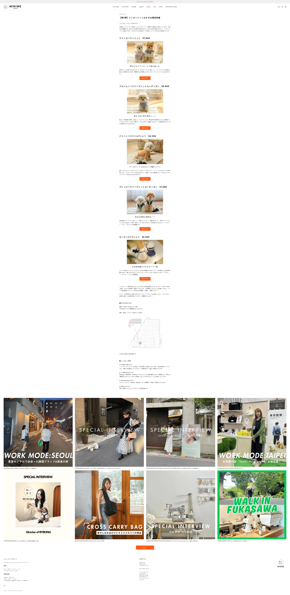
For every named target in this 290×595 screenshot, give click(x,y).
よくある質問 (142, 573)
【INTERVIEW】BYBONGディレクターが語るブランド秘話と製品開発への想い (21, 540)
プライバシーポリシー (144, 578)
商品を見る (145, 78)
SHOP (161, 7)
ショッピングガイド (15, 562)
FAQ (154, 7)
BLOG (148, 7)
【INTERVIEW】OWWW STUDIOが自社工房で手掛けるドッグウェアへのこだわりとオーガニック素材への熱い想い (172, 540)
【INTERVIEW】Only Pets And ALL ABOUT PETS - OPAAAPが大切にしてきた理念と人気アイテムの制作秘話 (172, 468)
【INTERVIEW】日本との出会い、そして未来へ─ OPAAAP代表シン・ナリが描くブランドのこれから (97, 468)
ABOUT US (142, 562)
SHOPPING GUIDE (171, 7)
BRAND (134, 7)
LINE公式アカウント (144, 565)
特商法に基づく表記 (143, 574)
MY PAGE (116, 7)
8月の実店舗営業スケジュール (145, 1)
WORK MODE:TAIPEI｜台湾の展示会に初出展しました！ (230, 468)
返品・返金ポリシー (143, 576)
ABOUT (141, 7)
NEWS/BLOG (142, 563)
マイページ (141, 579)
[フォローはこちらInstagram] (4, 585)
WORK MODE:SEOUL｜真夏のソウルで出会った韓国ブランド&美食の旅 (20, 468)
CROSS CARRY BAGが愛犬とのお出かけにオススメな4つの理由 (89, 540)
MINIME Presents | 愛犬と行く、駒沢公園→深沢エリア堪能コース (233, 540)
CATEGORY (125, 7)
